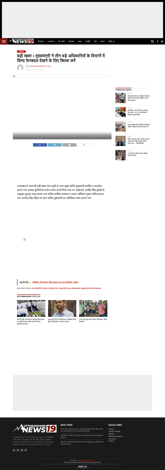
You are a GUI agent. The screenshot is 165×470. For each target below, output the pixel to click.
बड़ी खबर (71, 41)
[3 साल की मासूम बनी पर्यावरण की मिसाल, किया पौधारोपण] (93, 316)
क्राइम (80, 41)
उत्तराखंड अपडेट (53, 288)
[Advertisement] (82, 20)
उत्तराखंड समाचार (76, 288)
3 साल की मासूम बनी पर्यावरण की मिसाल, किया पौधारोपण (93, 320)
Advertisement (115, 436)
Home (111, 429)
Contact (112, 438)
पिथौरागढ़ (41, 41)
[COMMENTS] (84, 144)
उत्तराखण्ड (51, 41)
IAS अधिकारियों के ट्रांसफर (40, 288)
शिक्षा (95, 41)
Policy (111, 441)
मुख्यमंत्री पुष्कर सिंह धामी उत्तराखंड (91, 288)
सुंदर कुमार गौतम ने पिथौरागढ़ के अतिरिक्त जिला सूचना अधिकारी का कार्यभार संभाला (62, 320)
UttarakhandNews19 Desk (40, 66)
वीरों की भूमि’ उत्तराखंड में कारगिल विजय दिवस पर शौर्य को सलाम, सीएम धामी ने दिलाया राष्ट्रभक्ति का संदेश (30, 321)
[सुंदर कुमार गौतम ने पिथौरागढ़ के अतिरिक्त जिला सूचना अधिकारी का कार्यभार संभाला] (62, 316)
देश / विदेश (61, 41)
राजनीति (87, 41)
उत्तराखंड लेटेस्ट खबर (64, 288)
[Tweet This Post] (55, 144)
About (111, 434)
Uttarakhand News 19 (85, 460)
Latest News (114, 431)
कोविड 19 (111, 41)
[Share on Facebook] (40, 144)
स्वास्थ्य (103, 41)
